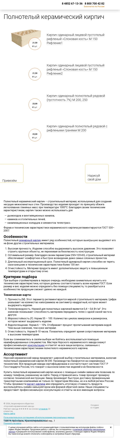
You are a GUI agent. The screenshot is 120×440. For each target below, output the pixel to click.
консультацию (36, 345)
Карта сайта (9, 413)
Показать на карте (12, 423)
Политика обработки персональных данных (25, 420)
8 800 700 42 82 (94, 3)
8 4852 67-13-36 (72, 3)
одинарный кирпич (30, 240)
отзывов (43, 409)
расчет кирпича (36, 384)
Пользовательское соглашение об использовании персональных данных (39, 417)
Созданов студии (95, 406)
